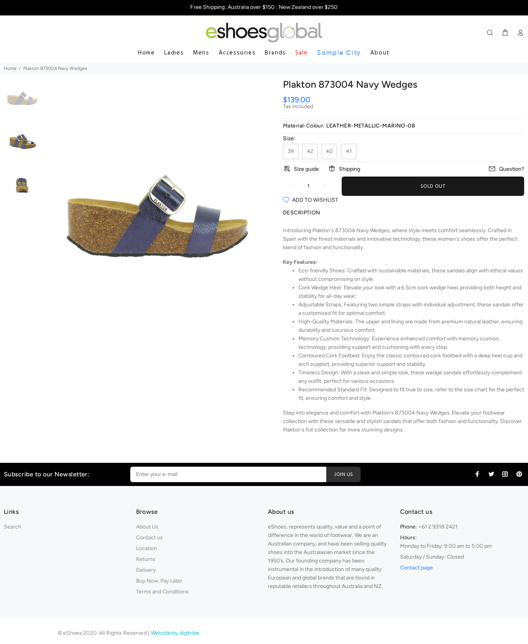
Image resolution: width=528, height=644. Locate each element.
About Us (147, 526)
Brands (275, 53)
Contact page (416, 567)
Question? (511, 169)
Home (146, 53)
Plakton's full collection (310, 430)
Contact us (149, 537)
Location (146, 548)
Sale (301, 53)
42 (310, 151)
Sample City (339, 53)
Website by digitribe (175, 633)
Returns (145, 559)
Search (12, 526)
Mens (201, 53)
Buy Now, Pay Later (159, 581)
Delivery (146, 570)
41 (349, 151)
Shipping (349, 169)
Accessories (237, 53)
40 (329, 151)
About (380, 53)
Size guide (306, 169)
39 (291, 151)
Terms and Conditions (162, 591)
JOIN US (343, 474)
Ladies (174, 53)
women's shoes (456, 239)
